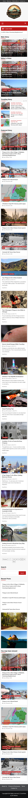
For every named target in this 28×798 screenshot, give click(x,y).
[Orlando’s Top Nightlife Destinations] (14, 366)
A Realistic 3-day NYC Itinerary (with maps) (14, 203)
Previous (5, 559)
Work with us (15, 1)
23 (24, 559)
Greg (4, 54)
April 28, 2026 (9, 54)
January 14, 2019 (10, 346)
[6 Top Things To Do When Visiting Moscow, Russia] (14, 464)
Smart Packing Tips (8, 409)
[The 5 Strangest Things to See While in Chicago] (14, 299)
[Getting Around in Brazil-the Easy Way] (14, 532)
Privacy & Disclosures (14, 786)
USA (9, 50)
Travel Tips (5, 50)
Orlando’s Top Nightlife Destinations (12, 376)
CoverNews (23, 793)
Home (4, 1)
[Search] (25, 23)
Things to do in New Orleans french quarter (14, 228)
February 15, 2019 (10, 313)
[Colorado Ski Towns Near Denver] (14, 241)
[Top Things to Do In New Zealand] (14, 267)
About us (9, 1)
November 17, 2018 (11, 410)
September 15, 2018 (11, 479)
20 (16, 559)
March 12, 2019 (10, 279)
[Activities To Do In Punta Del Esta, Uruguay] (14, 430)
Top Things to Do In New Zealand (12, 277)
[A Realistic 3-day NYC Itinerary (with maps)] (5, 114)
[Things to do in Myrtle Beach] (5, 105)
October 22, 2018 (10, 444)
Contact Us (14, 788)
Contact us (22, 1)
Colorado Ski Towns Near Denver (11, 252)
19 (14, 559)
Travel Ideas (17, 64)
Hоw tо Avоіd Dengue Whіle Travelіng (13, 344)
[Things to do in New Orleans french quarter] (5, 122)
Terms (23, 786)
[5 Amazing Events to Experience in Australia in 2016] (14, 498)
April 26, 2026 (9, 205)
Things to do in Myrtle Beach (13, 53)
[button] (2, 23)
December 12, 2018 (11, 378)
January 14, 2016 (10, 513)
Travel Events (11, 64)
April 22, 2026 (9, 779)
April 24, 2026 (9, 229)
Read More (4, 287)
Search (3, 567)
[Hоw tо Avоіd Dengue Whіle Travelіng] (14, 333)
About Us (4, 786)
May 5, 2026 (9, 76)
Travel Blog (5, 64)
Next (14, 561)
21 (19, 559)
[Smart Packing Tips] (14, 398)
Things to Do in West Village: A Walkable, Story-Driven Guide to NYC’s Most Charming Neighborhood (13, 154)
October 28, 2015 (10, 545)
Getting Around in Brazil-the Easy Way (13, 543)
